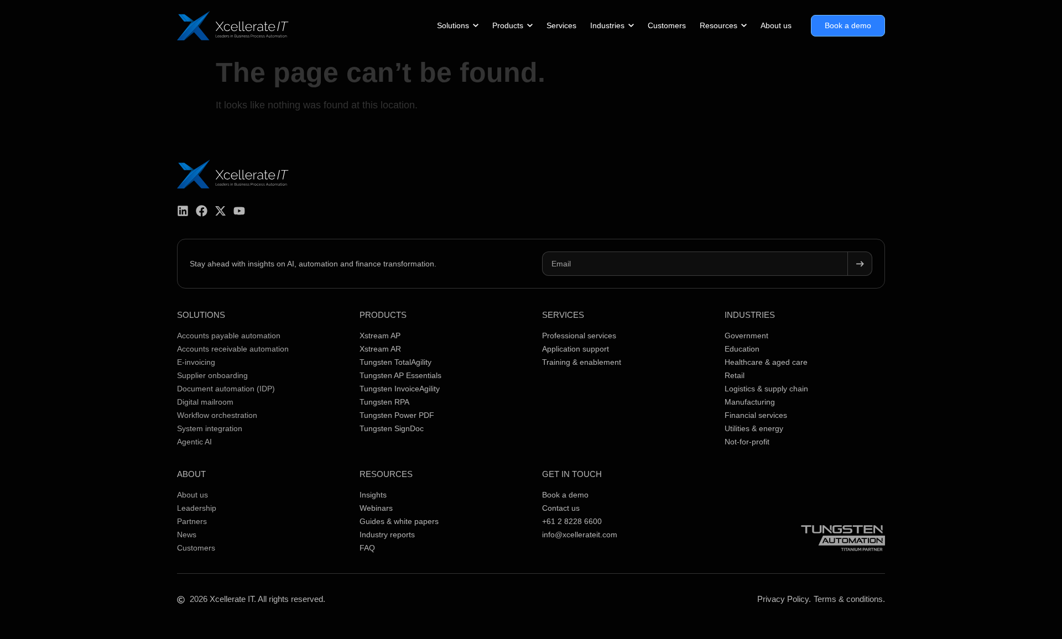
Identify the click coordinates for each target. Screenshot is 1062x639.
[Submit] (860, 264)
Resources (386, 474)
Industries (750, 315)
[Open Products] (530, 26)
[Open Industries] (631, 26)
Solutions (201, 315)
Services (563, 315)
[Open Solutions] (475, 26)
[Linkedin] (183, 211)
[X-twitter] (220, 211)
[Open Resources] (744, 26)
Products (383, 315)
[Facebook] (201, 211)
